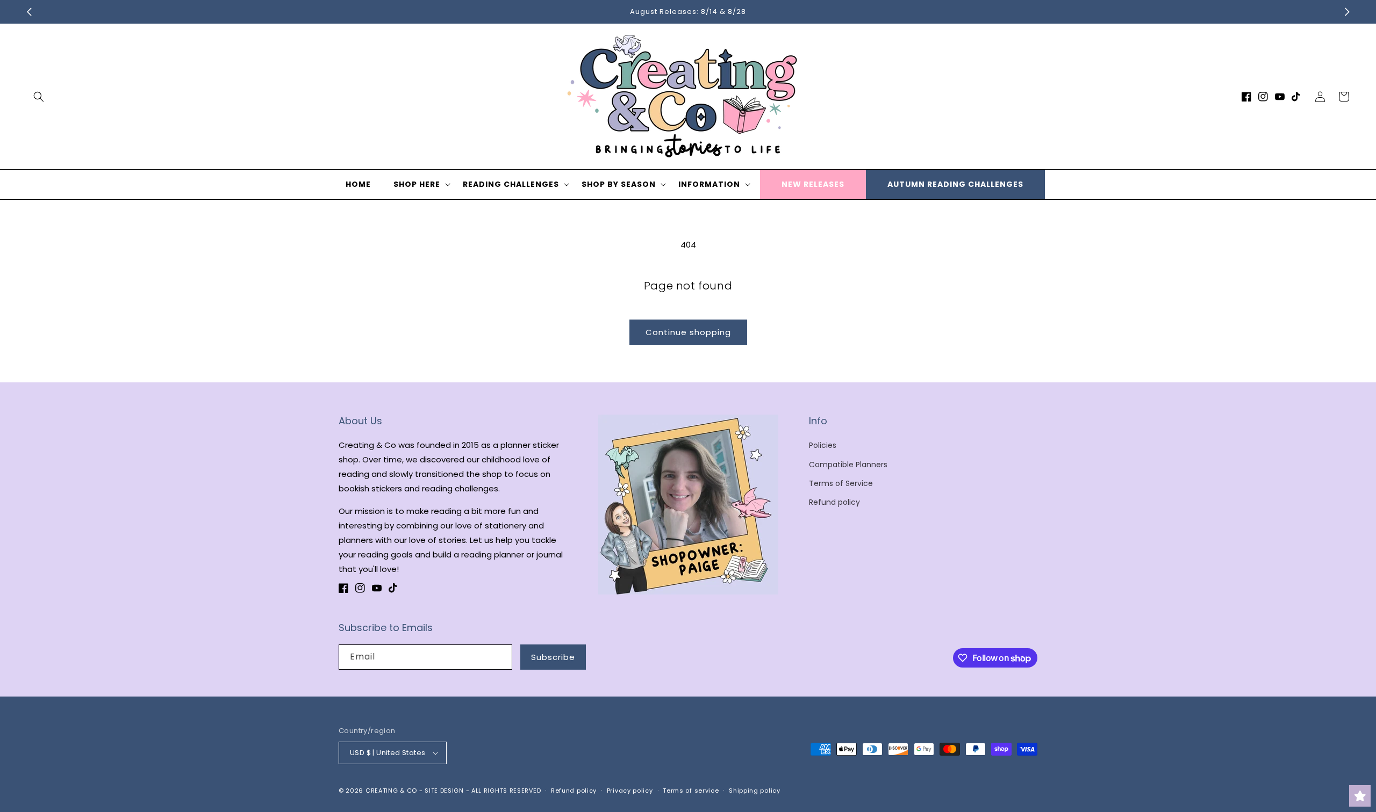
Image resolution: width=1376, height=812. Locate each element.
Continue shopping (688, 332)
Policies (822, 445)
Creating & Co (391, 790)
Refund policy (834, 502)
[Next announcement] (1347, 12)
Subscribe (553, 657)
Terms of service (691, 790)
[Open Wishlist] (1360, 796)
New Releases (813, 184)
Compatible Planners (848, 464)
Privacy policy (630, 790)
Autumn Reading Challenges (955, 184)
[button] (39, 96)
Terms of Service (841, 483)
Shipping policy (754, 790)
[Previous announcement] (29, 12)
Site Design (444, 790)
